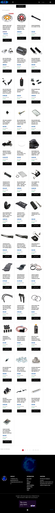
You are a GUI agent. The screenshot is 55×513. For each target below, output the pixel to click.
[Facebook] (27, 510)
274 (35, 450)
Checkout (29, 481)
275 (38, 450)
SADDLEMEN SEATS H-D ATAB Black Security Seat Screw (35, 245)
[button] (39, 2)
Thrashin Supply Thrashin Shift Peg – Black (35, 214)
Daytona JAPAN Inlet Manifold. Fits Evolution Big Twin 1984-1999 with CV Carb (35, 370)
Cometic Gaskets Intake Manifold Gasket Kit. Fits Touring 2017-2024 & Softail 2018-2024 (35, 277)
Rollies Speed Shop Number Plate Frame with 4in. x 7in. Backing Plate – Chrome (35, 123)
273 (33, 450)
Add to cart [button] (7, 40)
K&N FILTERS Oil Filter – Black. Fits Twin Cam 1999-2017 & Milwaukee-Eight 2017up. (21, 61)
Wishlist (28, 483)
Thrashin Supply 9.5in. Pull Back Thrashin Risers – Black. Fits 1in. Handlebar (21, 308)
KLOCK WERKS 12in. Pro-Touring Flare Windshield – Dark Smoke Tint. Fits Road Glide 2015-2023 (35, 154)
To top (51, 509)
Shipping (28, 488)
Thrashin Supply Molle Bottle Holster (20, 90)
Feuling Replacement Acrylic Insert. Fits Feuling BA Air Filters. (21, 154)
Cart (28, 480)
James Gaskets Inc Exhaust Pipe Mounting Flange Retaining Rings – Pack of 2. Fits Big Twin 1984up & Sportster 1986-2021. (35, 309)
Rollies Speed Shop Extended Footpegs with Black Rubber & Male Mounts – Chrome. (35, 61)
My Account (29, 478)
